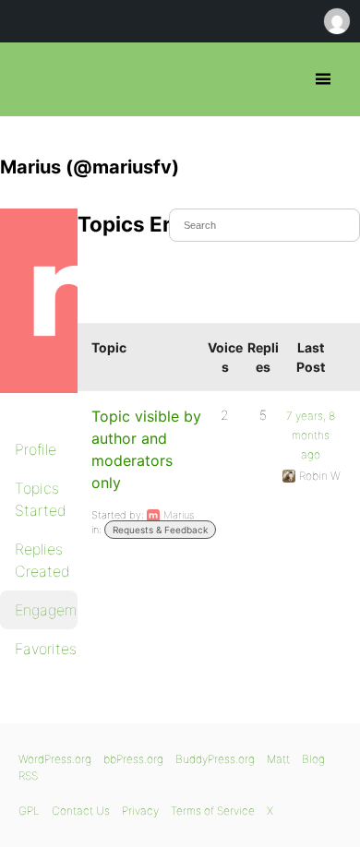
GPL (29, 810)
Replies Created (42, 560)
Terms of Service (213, 810)
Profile (35, 449)
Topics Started (40, 499)
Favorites (46, 648)
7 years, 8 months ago (310, 435)
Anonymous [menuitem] (336, 21)
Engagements (46, 610)
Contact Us (81, 810)
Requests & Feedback (160, 529)
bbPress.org (30, 79)
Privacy (140, 810)
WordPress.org (54, 759)
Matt (278, 759)
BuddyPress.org (215, 759)
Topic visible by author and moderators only (146, 449)
